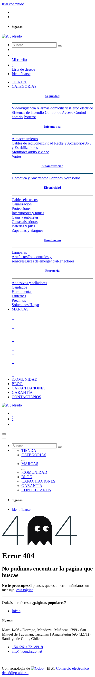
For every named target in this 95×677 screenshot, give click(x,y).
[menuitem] (19, 82)
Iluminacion (52, 240)
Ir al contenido (13, 4)
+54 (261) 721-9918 (27, 647)
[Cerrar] (4, 438)
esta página (24, 590)
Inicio (16, 611)
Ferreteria (52, 270)
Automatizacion (52, 166)
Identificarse (21, 74)
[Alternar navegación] (4, 434)
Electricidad (52, 187)
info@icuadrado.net (27, 651)
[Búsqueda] (60, 46)
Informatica (52, 126)
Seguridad (52, 96)
